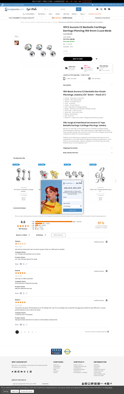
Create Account (98, 371)
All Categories (28, 14)
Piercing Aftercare (99, 369)
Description (67, 85)
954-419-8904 (96, 78)
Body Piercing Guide (99, 374)
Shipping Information (70, 148)
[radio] (62, 221)
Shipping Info (77, 368)
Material (41, 14)
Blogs (55, 372)
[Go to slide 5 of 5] (8, 181)
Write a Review (58, 235)
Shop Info (119, 5)
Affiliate (56, 371)
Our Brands (57, 366)
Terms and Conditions (80, 366)
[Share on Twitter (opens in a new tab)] (24, 264)
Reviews (96, 365)
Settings (6, 391)
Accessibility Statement (80, 372)
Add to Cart (24, 177)
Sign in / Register (100, 5)
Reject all (15, 391)
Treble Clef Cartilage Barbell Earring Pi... (100, 190)
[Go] (78, 9)
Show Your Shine (99, 375)
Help (55, 369)
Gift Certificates (110, 5)
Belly (83, 14)
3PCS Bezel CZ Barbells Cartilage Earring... (23, 190)
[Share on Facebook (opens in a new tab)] (21, 264)
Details (22, 5)
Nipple (74, 14)
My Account (97, 372)
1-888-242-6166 (71, 78)
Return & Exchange (79, 369)
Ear (50, 14)
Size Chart (97, 366)
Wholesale (57, 368)
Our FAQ (96, 368)
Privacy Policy (78, 365)
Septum (66, 14)
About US (56, 365)
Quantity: (65, 51)
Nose (57, 14)
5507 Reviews (25, 229)
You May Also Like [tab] (19, 158)
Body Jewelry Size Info (70, 153)
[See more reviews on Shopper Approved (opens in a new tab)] (26, 264)
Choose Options (50, 177)
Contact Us (77, 371)
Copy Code (87, 1)
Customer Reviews (19, 208)
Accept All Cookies (27, 391)
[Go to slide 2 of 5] (115, 181)
